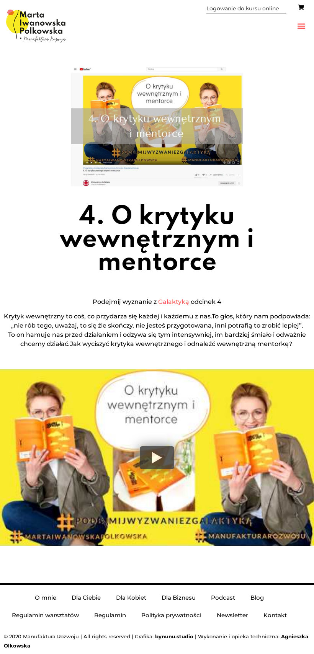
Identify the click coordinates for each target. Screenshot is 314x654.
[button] (301, 26)
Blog (257, 597)
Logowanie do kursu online (242, 8)
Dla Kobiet (131, 597)
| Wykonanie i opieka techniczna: (218, 636)
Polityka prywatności (171, 615)
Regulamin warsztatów (45, 615)
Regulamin (110, 615)
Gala (165, 301)
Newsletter (232, 615)
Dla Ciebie (86, 597)
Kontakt (275, 615)
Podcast (223, 597)
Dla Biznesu (179, 597)
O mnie (45, 597)
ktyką (180, 301)
